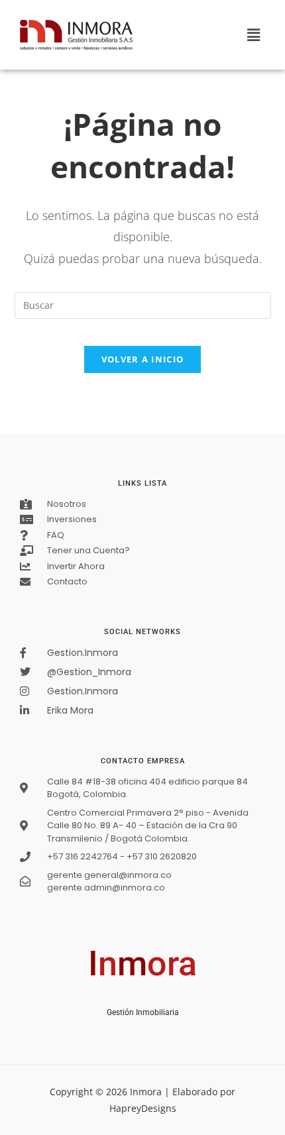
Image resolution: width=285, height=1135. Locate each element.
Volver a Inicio (142, 359)
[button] (254, 34)
